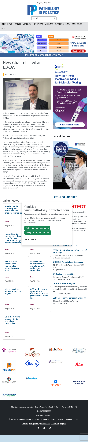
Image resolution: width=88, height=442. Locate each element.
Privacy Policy (34, 424)
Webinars (49, 24)
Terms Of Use (45, 424)
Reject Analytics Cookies (37, 228)
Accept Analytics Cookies (37, 232)
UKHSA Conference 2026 (64, 274)
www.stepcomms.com (44, 415)
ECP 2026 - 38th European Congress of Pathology (70, 251)
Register (47, 3)
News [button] (9, 24)
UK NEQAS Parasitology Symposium (68, 262)
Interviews (38, 24)
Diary (67, 24)
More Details (30, 239)
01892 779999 (45, 411)
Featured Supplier (65, 197)
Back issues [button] (77, 24)
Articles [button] (27, 24)
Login (39, 3)
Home (3, 24)
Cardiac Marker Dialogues (64, 283)
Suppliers (59, 24)
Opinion (18, 24)
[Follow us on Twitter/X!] (44, 428)
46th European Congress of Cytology (69, 298)
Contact (25, 424)
